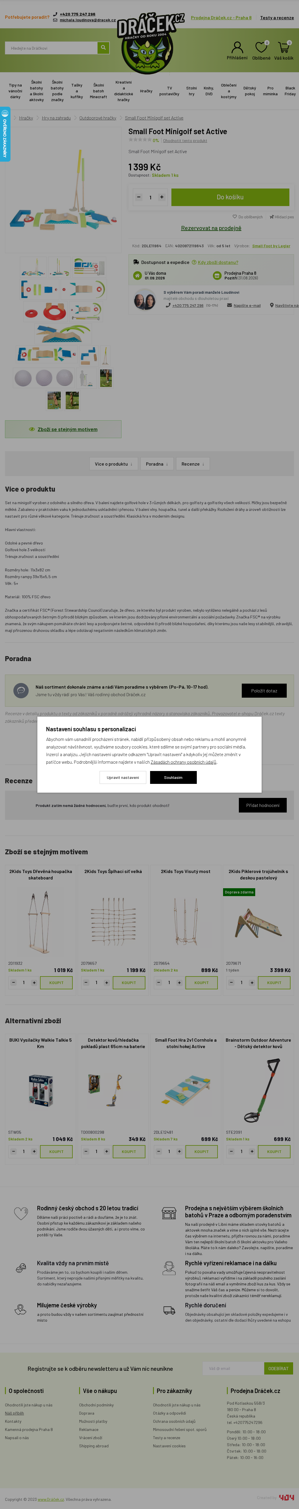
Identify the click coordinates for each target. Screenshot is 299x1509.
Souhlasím (173, 777)
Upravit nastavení (123, 777)
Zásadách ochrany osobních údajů (183, 762)
